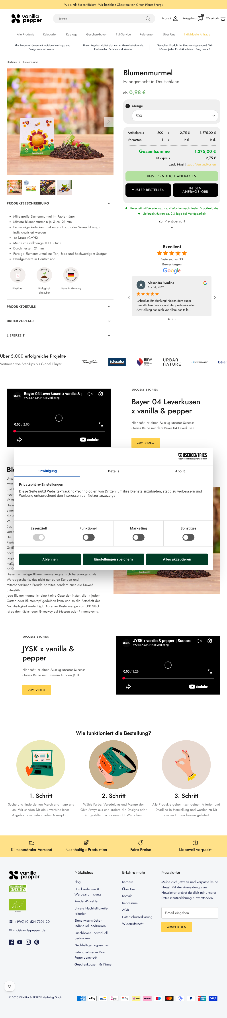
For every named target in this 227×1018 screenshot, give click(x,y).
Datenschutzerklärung (137, 920)
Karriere (127, 885)
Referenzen (147, 38)
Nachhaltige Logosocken (92, 948)
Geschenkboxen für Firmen (93, 968)
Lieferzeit (15, 339)
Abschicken (176, 930)
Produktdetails (21, 310)
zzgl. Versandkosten (201, 168)
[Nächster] (109, 125)
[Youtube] (19, 945)
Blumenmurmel (30, 66)
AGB (125, 913)
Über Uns (169, 38)
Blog (77, 885)
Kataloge (71, 38)
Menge (137, 109)
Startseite (12, 66)
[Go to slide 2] (172, 322)
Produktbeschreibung (28, 207)
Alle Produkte (25, 38)
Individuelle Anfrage (197, 38)
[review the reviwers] (205, 286)
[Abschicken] (148, 22)
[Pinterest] (36, 945)
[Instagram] (28, 945)
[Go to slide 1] (169, 322)
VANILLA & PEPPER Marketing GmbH (40, 1001)
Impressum (130, 906)
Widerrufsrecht (132, 927)
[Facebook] (11, 945)
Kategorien (50, 38)
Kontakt (127, 899)
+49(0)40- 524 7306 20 (123, 4)
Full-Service (123, 38)
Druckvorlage (21, 324)
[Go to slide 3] (175, 322)
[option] (60, 125)
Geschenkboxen (96, 38)
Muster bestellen (148, 193)
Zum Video (145, 446)
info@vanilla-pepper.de (29, 934)
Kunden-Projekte (86, 905)
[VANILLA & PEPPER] (26, 22)
